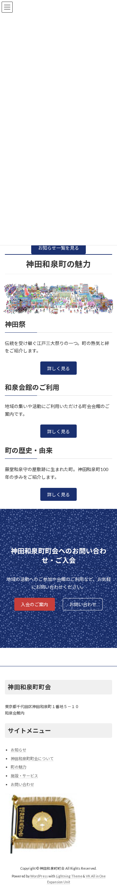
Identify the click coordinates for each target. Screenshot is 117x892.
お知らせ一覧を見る (58, 248)
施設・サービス (24, 775)
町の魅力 (18, 767)
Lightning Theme (69, 876)
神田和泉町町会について (32, 758)
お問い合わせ (83, 604)
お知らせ (18, 749)
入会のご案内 (34, 604)
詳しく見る (58, 368)
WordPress (39, 876)
